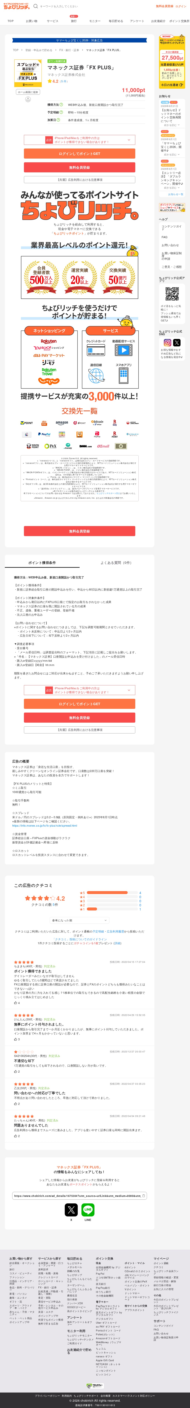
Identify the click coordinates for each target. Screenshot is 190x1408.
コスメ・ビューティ (20, 1273)
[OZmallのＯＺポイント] (103, 446)
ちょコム (101, 1348)
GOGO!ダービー (76, 1307)
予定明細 (98, 931)
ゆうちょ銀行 (103, 1291)
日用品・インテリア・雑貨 (22, 1282)
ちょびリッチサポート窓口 (108, 493)
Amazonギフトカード (108, 1338)
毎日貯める (116, 21)
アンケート (137, 21)
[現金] (121, 446)
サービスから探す (49, 1258)
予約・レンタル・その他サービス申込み (50, 1307)
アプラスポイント (135, 1310)
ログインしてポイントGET (79, 153)
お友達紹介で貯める (79, 1351)
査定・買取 (44, 1297)
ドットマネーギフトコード (137, 1298)
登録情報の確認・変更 (166, 1277)
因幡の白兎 (73, 1271)
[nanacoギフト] (62, 435)
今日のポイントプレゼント (166, 1301)
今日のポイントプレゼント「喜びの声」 (166, 1307)
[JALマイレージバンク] (133, 423)
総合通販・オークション (22, 1264)
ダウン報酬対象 (57, 61)
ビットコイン (103, 1374)
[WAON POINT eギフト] (33, 446)
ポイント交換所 (179, 21)
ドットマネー (132, 1293)
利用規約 (67, 1395)
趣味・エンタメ (18, 1297)
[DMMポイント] (86, 446)
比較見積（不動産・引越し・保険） (50, 1292)
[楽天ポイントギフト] (115, 435)
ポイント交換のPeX (136, 1281)
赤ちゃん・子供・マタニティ (22, 1313)
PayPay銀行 (103, 1287)
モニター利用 (76, 1330)
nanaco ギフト (104, 1356)
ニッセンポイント (106, 1370)
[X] (177, 342)
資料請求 (43, 1269)
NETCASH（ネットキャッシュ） (108, 1365)
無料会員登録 (164, 6)
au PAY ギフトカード (108, 1326)
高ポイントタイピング (79, 1311)
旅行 (74, 21)
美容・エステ (45, 1312)
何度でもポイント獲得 (50, 1319)
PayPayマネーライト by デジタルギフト (108, 1307)
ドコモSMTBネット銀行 (108, 1279)
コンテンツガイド (172, 227)
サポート (160, 1320)
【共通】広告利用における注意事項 (80, 180)
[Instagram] (167, 342)
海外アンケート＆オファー (79, 1323)
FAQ (165, 237)
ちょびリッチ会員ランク (166, 1272)
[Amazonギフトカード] (62, 423)
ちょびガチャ (74, 1263)
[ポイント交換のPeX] (50, 446)
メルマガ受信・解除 (165, 1281)
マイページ (161, 1258)
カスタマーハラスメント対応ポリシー (133, 1395)
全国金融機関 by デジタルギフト (108, 1268)
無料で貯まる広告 (48, 1323)
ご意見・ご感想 (172, 267)
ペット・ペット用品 (20, 1318)
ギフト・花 (15, 1301)
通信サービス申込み (49, 1301)
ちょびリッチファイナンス (166, 1313)
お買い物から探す (20, 1258)
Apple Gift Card (105, 1360)
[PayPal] (44, 435)
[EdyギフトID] (115, 423)
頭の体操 (72, 1299)
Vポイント (131, 1289)
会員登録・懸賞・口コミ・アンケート (50, 1264)
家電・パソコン (18, 1293)
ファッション (16, 1277)
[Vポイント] (27, 423)
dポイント (130, 1267)
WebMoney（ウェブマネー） (108, 1343)
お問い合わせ (170, 245)
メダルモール (74, 1267)
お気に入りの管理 (164, 1289)
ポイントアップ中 (19, 1322)
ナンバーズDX (75, 1303)
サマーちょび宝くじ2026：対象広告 (79, 40)
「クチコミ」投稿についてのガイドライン (79, 939)
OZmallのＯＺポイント (138, 1271)
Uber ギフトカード (106, 1322)
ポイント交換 (104, 1258)
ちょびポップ (74, 1275)
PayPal (100, 1273)
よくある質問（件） (117, 563)
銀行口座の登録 (162, 1285)
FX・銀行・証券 (47, 1287)
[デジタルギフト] (133, 435)
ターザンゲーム (76, 1285)
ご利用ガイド (74, 1343)
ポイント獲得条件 (42, 563)
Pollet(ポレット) (105, 1334)
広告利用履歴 (115, 931)
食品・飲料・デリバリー (22, 1289)
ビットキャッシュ (106, 1352)
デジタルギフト (105, 1318)
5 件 (64, 81)
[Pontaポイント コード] (79, 435)
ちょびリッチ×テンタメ (80, 1339)
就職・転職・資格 (48, 1273)
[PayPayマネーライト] (97, 435)
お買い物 (31, 21)
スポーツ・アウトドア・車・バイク (20, 1307)
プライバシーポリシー (47, 1395)
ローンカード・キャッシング (50, 1282)
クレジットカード (48, 1277)
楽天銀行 (101, 1284)
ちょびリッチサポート (86, 1395)
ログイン (181, 6)
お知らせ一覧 (175, 194)
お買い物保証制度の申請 (172, 256)
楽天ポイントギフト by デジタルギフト (109, 1314)
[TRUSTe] (95, 1386)
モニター (95, 21)
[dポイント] (79, 423)
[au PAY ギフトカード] (44, 423)
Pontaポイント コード (108, 1330)
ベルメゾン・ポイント (137, 1285)
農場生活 (72, 1295)
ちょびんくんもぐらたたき (79, 1280)
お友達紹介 (158, 21)
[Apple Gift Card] (27, 435)
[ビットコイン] (97, 423)
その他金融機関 (105, 1295)
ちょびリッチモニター (79, 1335)
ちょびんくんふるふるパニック (79, 1290)
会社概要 (106, 1395)
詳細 (117, 943)
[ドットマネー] (68, 446)
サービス (52, 21)
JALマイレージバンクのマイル (137, 1276)
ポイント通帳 (161, 1263)
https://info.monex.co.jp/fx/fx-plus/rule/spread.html (44, 825)
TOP (11, 21)
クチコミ (159, 1267)
